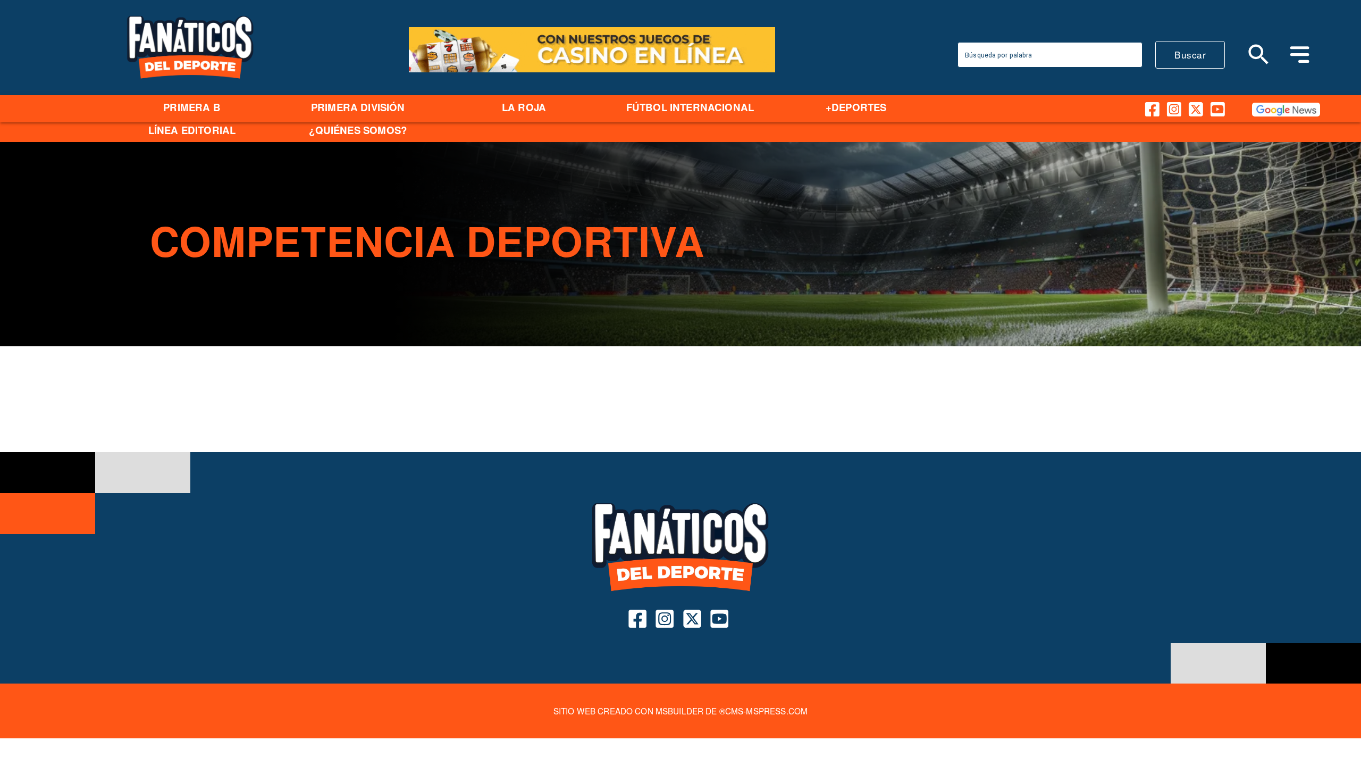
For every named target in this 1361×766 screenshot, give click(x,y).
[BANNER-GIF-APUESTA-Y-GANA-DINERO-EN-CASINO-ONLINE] (592, 70)
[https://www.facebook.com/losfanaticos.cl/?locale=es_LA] (1152, 109)
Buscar (1190, 54)
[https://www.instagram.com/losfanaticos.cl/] (1174, 109)
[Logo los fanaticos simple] (190, 90)
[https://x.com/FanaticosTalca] (1196, 109)
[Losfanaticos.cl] (1259, 54)
